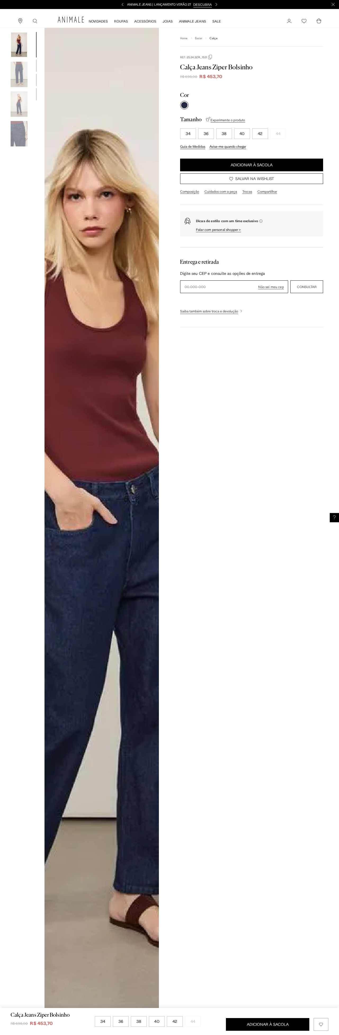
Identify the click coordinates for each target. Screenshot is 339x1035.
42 (260, 133)
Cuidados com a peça (220, 191)
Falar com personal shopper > (218, 229)
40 (241, 133)
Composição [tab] (189, 191)
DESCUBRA (202, 4)
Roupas (121, 21)
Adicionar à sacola (252, 165)
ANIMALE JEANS (192, 21)
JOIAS (168, 21)
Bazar (199, 38)
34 (188, 133)
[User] (289, 21)
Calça (213, 38)
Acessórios (145, 21)
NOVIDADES (98, 21)
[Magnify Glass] (35, 21)
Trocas (247, 191)
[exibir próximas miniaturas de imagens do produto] (19, 150)
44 (278, 133)
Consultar (306, 287)
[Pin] (20, 21)
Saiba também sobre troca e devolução (209, 311)
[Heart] (304, 21)
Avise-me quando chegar (227, 146)
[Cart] (319, 21)
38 (224, 133)
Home (184, 38)
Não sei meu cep (271, 287)
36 (206, 133)
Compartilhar (267, 191)
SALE (216, 21)
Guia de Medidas (192, 146)
